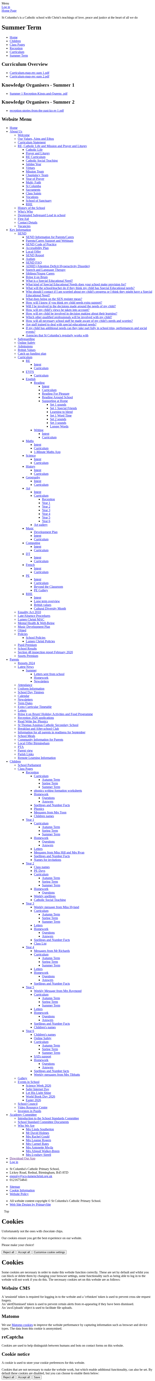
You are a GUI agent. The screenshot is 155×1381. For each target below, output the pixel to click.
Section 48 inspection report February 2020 (45, 652)
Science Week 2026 (38, 1085)
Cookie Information (22, 1190)
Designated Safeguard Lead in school (41, 215)
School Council (28, 1103)
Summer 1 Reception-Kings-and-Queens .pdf (38, 93)
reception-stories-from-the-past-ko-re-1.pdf (37, 110)
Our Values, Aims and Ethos (36, 138)
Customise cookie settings (49, 1252)
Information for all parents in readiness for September (51, 732)
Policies (23, 634)
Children (15, 41)
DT (28, 554)
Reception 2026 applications (36, 717)
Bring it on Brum (37, 277)
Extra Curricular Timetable (35, 707)
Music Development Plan (34, 626)
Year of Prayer (35, 178)
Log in (6, 7)
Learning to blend (61, 412)
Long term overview (47, 601)
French (30, 564)
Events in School (28, 1082)
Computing (33, 543)
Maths (30, 441)
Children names (44, 816)
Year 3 (46, 510)
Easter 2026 (33, 1100)
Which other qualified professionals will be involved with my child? (69, 317)
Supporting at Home (55, 401)
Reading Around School (57, 397)
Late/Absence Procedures (34, 615)
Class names (42, 867)
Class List (40, 943)
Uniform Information (31, 688)
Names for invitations (47, 859)
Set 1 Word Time (61, 415)
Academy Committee (23, 1114)
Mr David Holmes (37, 1133)
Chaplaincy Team (37, 175)
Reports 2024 (26, 663)
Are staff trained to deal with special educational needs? (61, 324)
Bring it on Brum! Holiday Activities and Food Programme (55, 714)
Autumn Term (51, 779)
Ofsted (22, 630)
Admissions (25, 346)
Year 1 (46, 503)
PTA (21, 747)
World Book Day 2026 (40, 1096)
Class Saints (33, 193)
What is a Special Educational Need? (49, 280)
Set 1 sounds (58, 404)
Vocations (32, 197)
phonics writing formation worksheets (58, 790)
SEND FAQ (34, 262)
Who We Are (26, 1125)
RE (28, 361)
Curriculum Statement (32, 142)
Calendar (23, 696)
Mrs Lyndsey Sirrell (38, 1154)
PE (28, 575)
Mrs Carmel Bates (37, 1144)
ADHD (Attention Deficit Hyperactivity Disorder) (58, 266)
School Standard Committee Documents (43, 1122)
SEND (22, 233)
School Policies (35, 637)
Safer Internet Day (37, 1089)
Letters (22, 710)
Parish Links (26, 754)
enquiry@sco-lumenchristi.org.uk (31, 1176)
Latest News (26, 666)
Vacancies (24, 226)
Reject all (8, 1252)
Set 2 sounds (58, 419)
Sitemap (15, 1186)
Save (37, 1377)
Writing (38, 430)
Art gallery (41, 524)
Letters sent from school (49, 674)
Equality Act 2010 (29, 612)
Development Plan (46, 532)
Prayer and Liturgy (38, 153)
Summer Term (19, 55)
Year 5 (46, 517)
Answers (47, 801)
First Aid (23, 219)
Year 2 (46, 506)
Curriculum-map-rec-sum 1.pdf (29, 72)
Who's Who (25, 211)
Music (30, 528)
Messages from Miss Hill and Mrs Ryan (59, 852)
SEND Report (35, 255)
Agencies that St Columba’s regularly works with (57, 335)
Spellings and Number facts (51, 1071)
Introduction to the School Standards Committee (48, 1118)
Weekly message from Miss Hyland (56, 907)
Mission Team (35, 171)
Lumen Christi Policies (40, 641)
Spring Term (50, 783)
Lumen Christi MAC (31, 619)
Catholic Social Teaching (42, 160)
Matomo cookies (22, 1325)
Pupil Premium (27, 645)
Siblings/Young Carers (40, 273)
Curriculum (17, 52)
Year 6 (46, 521)
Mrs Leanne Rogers (38, 1140)
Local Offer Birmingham (33, 743)
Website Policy (19, 1194)
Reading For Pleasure (55, 393)
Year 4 (46, 513)
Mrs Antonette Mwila (39, 1147)
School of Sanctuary (39, 200)
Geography (33, 477)
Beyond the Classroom (48, 586)
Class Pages (17, 44)
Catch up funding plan (32, 353)
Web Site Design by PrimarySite (30, 1204)
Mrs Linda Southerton (40, 1129)
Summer (31, 670)
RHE (29, 204)
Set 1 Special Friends (63, 408)
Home (14, 37)
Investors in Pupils (29, 1111)
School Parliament (29, 765)
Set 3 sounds (58, 422)
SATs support (42, 1056)
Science (31, 455)
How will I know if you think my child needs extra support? (64, 302)
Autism (30, 259)
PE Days (39, 870)
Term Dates (25, 703)
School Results (27, 648)
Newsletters (41, 681)
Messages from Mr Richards (52, 950)
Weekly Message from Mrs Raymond (58, 991)
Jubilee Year (33, 164)
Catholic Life (34, 149)
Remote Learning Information (37, 757)
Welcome (24, 135)
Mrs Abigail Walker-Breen (43, 1151)
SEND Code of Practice (41, 244)
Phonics (39, 808)
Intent (37, 364)
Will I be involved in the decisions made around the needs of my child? (71, 306)
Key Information (20, 229)
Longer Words (59, 426)
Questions (48, 798)
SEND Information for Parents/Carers (50, 237)
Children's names (45, 1027)
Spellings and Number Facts (52, 805)
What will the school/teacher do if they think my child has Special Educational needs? (80, 288)
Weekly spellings (45, 896)
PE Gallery (41, 590)
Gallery (22, 1078)
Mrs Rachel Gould (37, 1136)
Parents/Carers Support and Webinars (49, 240)
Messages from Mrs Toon (50, 812)
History (30, 466)
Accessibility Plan (37, 248)
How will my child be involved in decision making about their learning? (71, 313)
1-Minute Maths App (47, 452)
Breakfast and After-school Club (38, 728)
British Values (27, 350)
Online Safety (26, 342)
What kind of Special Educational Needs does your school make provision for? (76, 284)
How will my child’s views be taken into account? (57, 310)
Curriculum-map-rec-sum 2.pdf (29, 76)
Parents (14, 659)
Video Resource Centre (32, 1107)
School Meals (26, 736)
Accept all (24, 1252)
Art (28, 488)
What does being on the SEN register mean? (54, 299)
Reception (16, 48)
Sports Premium (28, 656)
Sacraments (33, 189)
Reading (39, 382)
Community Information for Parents (40, 739)
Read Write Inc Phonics (33, 721)
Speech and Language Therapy (46, 270)
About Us (16, 131)
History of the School (31, 208)
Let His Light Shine (38, 1093)
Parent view (25, 750)
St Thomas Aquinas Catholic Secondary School (48, 725)
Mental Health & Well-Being (36, 623)
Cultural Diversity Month (50, 608)
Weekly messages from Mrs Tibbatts (57, 1074)
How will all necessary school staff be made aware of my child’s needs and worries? (79, 320)
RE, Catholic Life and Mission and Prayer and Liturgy (52, 146)
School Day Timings (31, 692)
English (31, 379)
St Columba (33, 186)
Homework (41, 677)
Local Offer (33, 251)
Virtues (30, 168)
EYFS (30, 371)
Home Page (9, 10)
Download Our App (22, 1158)
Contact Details (27, 222)
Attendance (25, 685)
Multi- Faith (33, 182)
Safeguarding (26, 339)
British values (42, 605)
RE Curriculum (35, 157)
